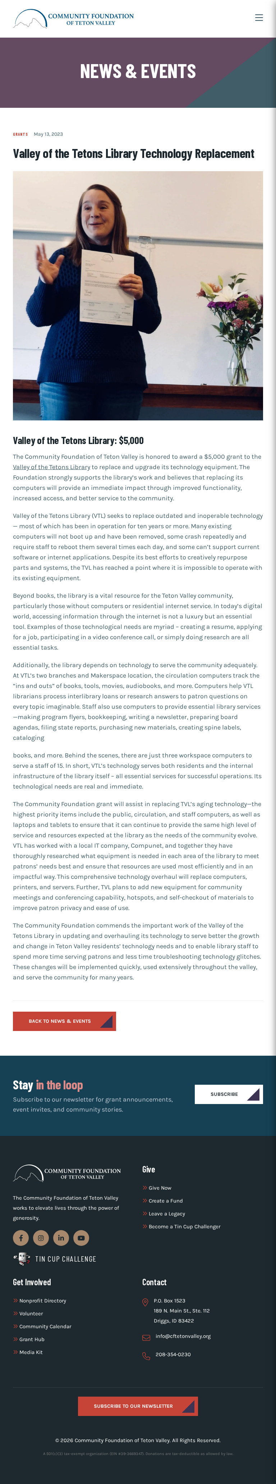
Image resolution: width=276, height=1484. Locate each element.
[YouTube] (81, 1238)
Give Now (159, 1188)
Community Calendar (44, 1326)
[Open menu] (259, 18)
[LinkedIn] (61, 1238)
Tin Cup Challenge (66, 1258)
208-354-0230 (173, 1354)
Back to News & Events (60, 1021)
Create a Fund (165, 1201)
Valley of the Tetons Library (51, 467)
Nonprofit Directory (42, 1300)
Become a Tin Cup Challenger (183, 1226)
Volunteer (30, 1313)
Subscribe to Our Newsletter (133, 1406)
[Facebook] (21, 1238)
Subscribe (224, 1094)
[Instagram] (41, 1238)
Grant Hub (31, 1339)
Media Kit (30, 1352)
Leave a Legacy (166, 1213)
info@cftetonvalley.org (183, 1336)
